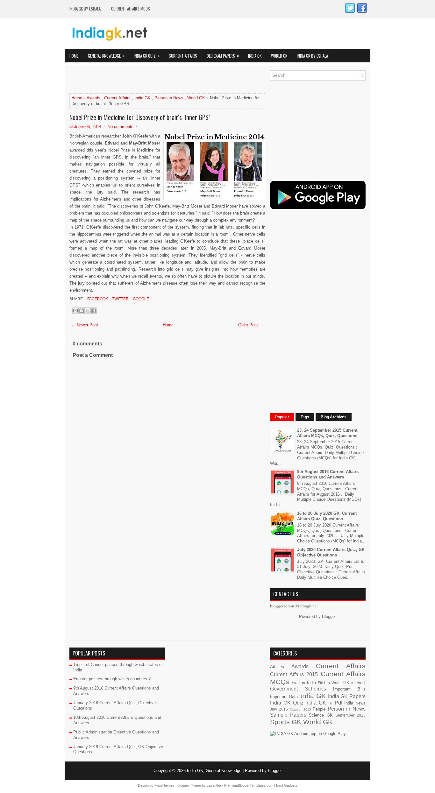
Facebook (97, 299)
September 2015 (350, 715)
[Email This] (75, 311)
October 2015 (300, 709)
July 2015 (279, 709)
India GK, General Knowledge (214, 770)
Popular (282, 417)
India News (355, 703)
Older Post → (250, 324)
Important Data (284, 696)
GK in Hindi (354, 682)
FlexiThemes (164, 785)
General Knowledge (106, 55)
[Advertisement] (143, 79)
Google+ (141, 299)
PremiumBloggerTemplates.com (248, 785)
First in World (330, 683)
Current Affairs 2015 (294, 674)
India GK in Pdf (323, 702)
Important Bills (349, 689)
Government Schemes (298, 688)
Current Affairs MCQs (130, 8)
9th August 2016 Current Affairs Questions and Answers (328, 474)
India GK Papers (347, 696)
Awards (93, 98)
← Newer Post (84, 324)
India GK (254, 56)
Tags (305, 417)
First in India (304, 682)
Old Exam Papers (223, 55)
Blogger (329, 616)
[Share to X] (87, 311)
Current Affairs (183, 56)
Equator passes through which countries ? (112, 678)
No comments (120, 126)
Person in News (168, 98)
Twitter (120, 299)
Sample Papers (288, 715)
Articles (277, 666)
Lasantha (214, 785)
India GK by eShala (85, 8)
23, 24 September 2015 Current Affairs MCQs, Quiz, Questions (327, 433)
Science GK (320, 715)
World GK (279, 56)
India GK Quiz (147, 55)
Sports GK (285, 722)
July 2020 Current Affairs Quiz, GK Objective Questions (331, 552)
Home (73, 56)
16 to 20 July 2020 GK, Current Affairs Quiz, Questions (327, 516)
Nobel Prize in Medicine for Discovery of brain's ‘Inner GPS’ (139, 117)
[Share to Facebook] (93, 311)
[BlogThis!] (81, 311)
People (319, 709)
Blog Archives (333, 417)
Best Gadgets (286, 785)
